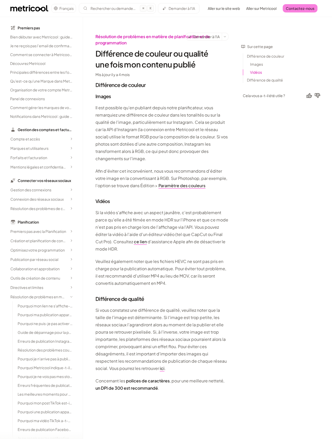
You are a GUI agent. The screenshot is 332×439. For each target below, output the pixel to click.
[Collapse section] (71, 296)
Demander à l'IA (182, 8)
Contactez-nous (300, 8)
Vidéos (256, 72)
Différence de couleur (265, 56)
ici (162, 368)
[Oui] (309, 95)
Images (256, 64)
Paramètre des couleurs (181, 185)
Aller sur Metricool (261, 8)
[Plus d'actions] (225, 36)
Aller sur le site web (224, 8)
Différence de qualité (265, 80)
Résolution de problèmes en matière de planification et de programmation (152, 39)
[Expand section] (71, 139)
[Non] (317, 95)
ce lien (140, 241)
